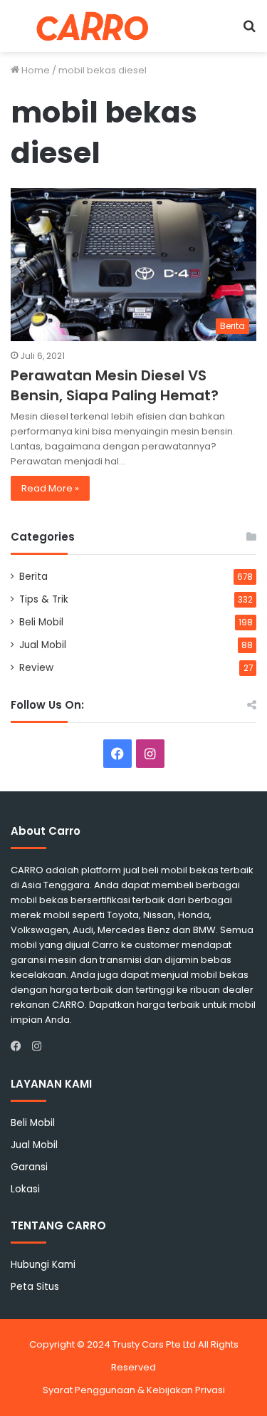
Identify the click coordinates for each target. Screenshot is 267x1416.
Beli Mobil (41, 622)
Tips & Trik (43, 599)
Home (34, 70)
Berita (33, 576)
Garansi (29, 1167)
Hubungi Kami (43, 1264)
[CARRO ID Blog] (93, 26)
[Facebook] (19, 1046)
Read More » (50, 488)
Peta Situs (35, 1286)
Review (36, 668)
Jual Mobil (42, 645)
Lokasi (25, 1189)
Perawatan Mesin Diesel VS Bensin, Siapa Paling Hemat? (115, 385)
